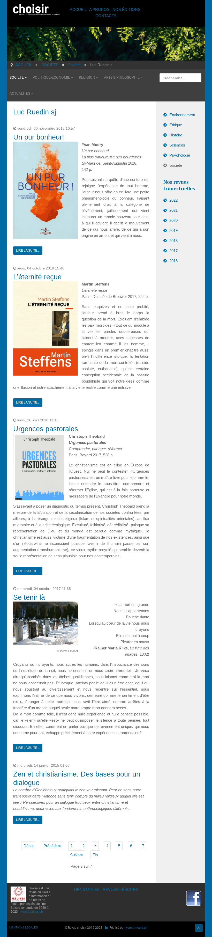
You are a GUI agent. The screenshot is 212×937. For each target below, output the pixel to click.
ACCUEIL (78, 9)
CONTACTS (106, 15)
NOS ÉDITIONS (126, 9)
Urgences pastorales (45, 429)
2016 (173, 261)
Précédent (52, 846)
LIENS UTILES (87, 889)
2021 (173, 210)
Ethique (175, 125)
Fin (95, 855)
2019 (173, 230)
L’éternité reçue (37, 277)
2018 (173, 240)
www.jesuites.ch (31, 911)
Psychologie (179, 155)
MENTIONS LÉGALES (23, 927)
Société (175, 165)
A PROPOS (99, 9)
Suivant (76, 855)
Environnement (182, 115)
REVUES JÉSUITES (120, 889)
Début (29, 846)
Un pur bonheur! (38, 137)
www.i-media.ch (136, 927)
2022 (173, 200)
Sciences (177, 145)
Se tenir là (29, 597)
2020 (173, 220)
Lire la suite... (28, 250)
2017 (173, 250)
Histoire (175, 135)
